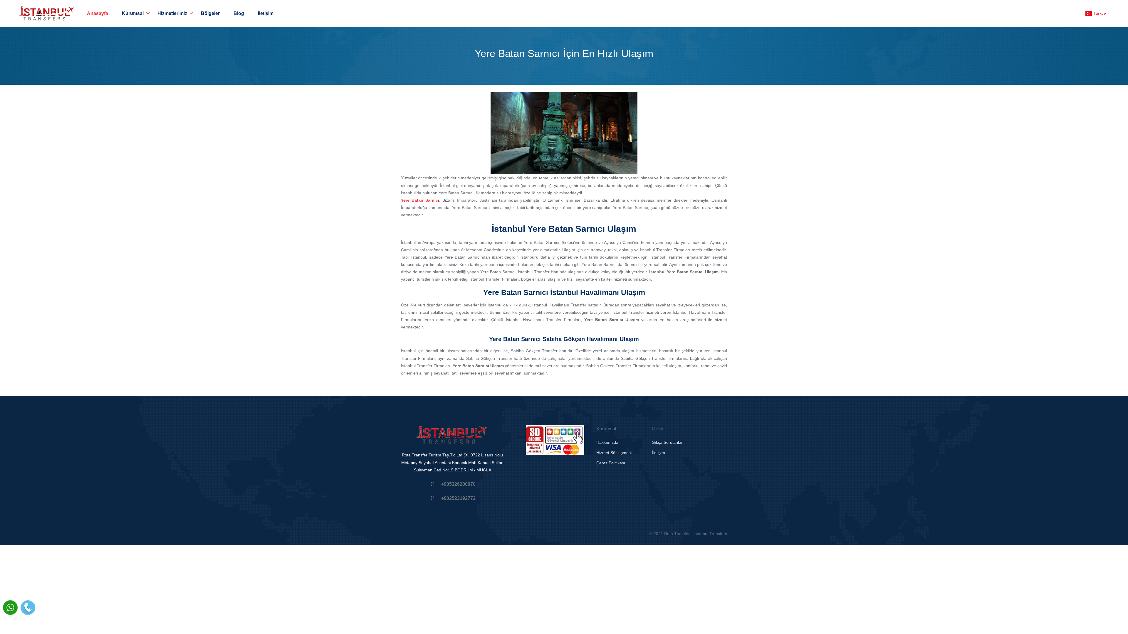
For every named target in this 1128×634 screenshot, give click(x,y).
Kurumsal (133, 13)
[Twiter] (461, 534)
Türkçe (1099, 13)
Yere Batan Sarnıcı (420, 200)
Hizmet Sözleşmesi (614, 452)
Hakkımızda (607, 442)
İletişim (265, 13)
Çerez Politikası (610, 463)
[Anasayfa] (452, 438)
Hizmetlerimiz (172, 13)
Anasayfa (97, 13)
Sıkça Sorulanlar (667, 442)
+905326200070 (458, 484)
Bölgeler (210, 13)
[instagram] (440, 534)
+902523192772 (458, 498)
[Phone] (28, 607)
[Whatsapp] (10, 607)
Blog (239, 13)
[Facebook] (419, 534)
